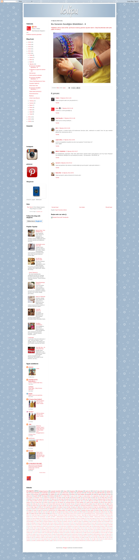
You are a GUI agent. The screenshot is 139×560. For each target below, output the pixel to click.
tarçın (58, 537)
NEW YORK (67, 496)
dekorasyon (47, 499)
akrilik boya (56, 500)
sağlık (107, 504)
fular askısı (34, 527)
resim (105, 510)
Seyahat (40, 519)
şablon (93, 540)
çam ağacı (87, 538)
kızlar (94, 531)
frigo (29, 527)
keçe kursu (81, 529)
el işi (67, 500)
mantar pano (108, 531)
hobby (79, 497)
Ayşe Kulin (110, 499)
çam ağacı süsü (95, 538)
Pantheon (44, 518)
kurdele (72, 531)
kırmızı (73, 494)
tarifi (55, 537)
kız (90, 531)
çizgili (51, 540)
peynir (81, 534)
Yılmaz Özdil (38, 521)
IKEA (40, 507)
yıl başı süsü (61, 505)
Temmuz (32, 100)
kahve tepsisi (108, 502)
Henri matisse (79, 516)
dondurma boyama (87, 524)
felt (94, 491)
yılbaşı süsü (34, 513)
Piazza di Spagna (81, 518)
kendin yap (34, 504)
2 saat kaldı (31, 337)
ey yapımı (87, 502)
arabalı (79, 521)
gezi (72, 496)
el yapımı (30, 491)
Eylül (31, 62)
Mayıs (31, 105)
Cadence (107, 513)
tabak (94, 497)
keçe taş (87, 529)
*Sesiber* (31, 411)
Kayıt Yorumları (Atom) (61, 210)
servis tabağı (94, 535)
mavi (35, 532)
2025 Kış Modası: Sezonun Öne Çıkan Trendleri (40, 402)
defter (51, 524)
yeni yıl (88, 491)
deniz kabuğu (80, 502)
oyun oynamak (44, 534)
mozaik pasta (49, 532)
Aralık (31, 55)
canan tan (33, 524)
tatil (80, 511)
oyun (38, 534)
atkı (50, 502)
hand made (60, 499)
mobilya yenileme (62, 510)
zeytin (39, 513)
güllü (68, 497)
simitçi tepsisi (108, 535)
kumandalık (37, 531)
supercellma (59, 139)
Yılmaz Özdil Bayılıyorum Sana (37, 81)
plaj (101, 510)
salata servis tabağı (30, 535)
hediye (96, 500)
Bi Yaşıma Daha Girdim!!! (35, 399)
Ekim (31, 59)
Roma (45, 500)
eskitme (53, 494)
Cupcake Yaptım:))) (34, 83)
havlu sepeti (69, 508)
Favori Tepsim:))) (33, 272)
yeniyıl (102, 511)
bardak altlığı (44, 494)
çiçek (90, 499)
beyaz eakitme (54, 523)
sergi (89, 535)
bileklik (29, 499)
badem (94, 521)
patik (66, 534)
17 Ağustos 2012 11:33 (65, 98)
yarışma (97, 511)
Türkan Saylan (97, 519)
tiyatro (87, 537)
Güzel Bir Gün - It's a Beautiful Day (40, 348)
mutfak (72, 532)
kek (76, 496)
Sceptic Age (33, 519)
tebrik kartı (85, 499)
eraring (57, 526)
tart (71, 511)
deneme (34, 508)
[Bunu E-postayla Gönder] (72, 88)
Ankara (64, 513)
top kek (95, 537)
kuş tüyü (82, 531)
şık (100, 540)
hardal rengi (76, 527)
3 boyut (59, 513)
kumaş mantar (62, 531)
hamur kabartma (35, 492)
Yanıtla (57, 102)
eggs (106, 524)
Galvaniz (46, 497)
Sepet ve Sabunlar (40, 296)
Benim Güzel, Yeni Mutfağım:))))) (40, 231)
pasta (78, 504)
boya (54, 502)
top (91, 537)
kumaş (109, 500)
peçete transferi (56, 491)
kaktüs (38, 529)
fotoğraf (111, 526)
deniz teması (66, 524)
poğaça (85, 534)
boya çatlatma (87, 523)
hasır (82, 527)
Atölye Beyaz (105, 497)
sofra (32, 537)
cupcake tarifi (46, 524)
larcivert (45, 510)
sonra (44, 511)
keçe (65, 491)
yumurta (54, 505)
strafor (48, 511)
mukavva (62, 532)
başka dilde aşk (45, 523)
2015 (29, 46)
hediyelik (98, 527)
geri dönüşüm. (41, 527)
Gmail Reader (42, 516)
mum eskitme (81, 494)
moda (43, 532)
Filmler (37, 368)
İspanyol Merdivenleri (80, 540)
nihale (29, 534)
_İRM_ (30, 424)
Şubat (31, 112)
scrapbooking (95, 496)
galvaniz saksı (79, 500)
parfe (54, 534)
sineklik (28, 537)
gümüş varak (56, 527)
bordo (72, 523)
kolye (35, 510)
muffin (68, 510)
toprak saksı (102, 537)
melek (75, 499)
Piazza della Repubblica (70, 518)
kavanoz (56, 529)
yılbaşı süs (29, 496)
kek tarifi (66, 529)
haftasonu (69, 527)
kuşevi (39, 510)
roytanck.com (39, 211)
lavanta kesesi (52, 510)
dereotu (72, 524)
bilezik (79, 507)
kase (84, 497)
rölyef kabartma (97, 534)
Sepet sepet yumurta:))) (35, 91)
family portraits (96, 526)
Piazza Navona (51, 518)
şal (97, 540)
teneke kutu (35, 505)
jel (30, 529)
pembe (97, 510)
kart (101, 508)
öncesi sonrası (69, 505)
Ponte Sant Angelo (91, 518)
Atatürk (76, 505)
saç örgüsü (57, 535)
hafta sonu (54, 499)
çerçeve (28, 494)
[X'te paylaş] (76, 88)
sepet (99, 494)
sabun (103, 534)
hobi (85, 492)
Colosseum (44, 515)
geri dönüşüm (95, 502)
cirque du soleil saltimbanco (100, 507)
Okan (72, 492)
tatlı (104, 494)
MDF (40, 496)
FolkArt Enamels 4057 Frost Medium (97, 515)
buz (104, 523)
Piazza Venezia (59, 518)
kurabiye (89, 497)
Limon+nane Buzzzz (34, 98)
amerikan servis (66, 521)
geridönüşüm (49, 527)
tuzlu (107, 537)
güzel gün (73, 497)
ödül (55, 540)
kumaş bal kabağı (46, 531)
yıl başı (109, 494)
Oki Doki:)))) (32, 73)
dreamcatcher (100, 524)
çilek (47, 540)
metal (39, 532)
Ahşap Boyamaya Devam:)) (40, 283)
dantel (62, 500)
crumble (39, 524)
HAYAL (48, 516)
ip (110, 527)
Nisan (31, 107)
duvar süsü (65, 492)
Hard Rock (72, 516)
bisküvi (60, 523)
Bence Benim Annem (72, 513)
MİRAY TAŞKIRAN (60, 151)
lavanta (67, 499)
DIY (61, 496)
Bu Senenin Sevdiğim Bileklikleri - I (34, 88)
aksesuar (79, 492)
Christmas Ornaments (86, 505)
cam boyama (60, 502)
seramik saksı (83, 535)
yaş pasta (54, 538)
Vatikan (109, 519)
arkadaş (60, 507)
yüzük (74, 538)
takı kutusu (65, 511)
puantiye (90, 504)
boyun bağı (94, 523)
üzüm (73, 540)
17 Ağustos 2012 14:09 (69, 139)
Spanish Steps (46, 519)
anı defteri (74, 521)
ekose (29, 526)
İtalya (48, 513)
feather (102, 526)
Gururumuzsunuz (33, 93)
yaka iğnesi (90, 511)
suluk (53, 511)
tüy (35, 538)
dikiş (64, 497)
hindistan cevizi (105, 527)
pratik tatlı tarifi (100, 492)
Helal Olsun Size (33, 85)
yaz (49, 538)
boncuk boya (66, 523)
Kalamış (109, 516)
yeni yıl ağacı (43, 505)
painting (83, 510)
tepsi (107, 496)
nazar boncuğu (104, 532)
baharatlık (107, 521)
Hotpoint (86, 516)
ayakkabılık (85, 521)
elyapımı (72, 500)
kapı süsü (91, 492)
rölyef (98, 504)
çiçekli (35, 496)
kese (40, 504)
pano (73, 504)
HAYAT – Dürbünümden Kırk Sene (60, 516)
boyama (72, 491)
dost (47, 508)
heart (75, 508)
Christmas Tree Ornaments (99, 505)
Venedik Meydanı (30, 521)
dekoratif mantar (58, 524)
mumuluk (67, 532)
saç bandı (28, 511)
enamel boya (65, 494)
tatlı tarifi (102, 496)
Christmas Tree (38, 497)
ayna (65, 507)
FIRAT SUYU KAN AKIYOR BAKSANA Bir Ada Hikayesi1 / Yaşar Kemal (40, 455)
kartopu (105, 508)
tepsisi (83, 537)
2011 (29, 117)
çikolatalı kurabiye (41, 540)
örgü (95, 499)
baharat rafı (100, 521)
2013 (29, 51)
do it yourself (41, 508)
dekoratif (52, 492)
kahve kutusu (87, 508)
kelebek (30, 510)
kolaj (27, 531)
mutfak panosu (79, 532)
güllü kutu (91, 500)
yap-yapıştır (44, 538)
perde (69, 534)
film (106, 526)
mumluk (78, 510)
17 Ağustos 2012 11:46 (67, 108)
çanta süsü (38, 502)
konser (31, 531)
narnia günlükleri (95, 532)
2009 (29, 121)
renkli (94, 494)
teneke (84, 511)
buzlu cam (109, 523)
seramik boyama (74, 535)
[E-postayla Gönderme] (69, 87)
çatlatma (28, 540)
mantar (102, 531)
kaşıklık (111, 508)
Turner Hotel (83, 519)
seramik (68, 535)
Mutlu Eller (58, 173)
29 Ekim (45, 502)
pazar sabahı (91, 510)
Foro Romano (34, 516)
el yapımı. (59, 508)
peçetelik (89, 494)
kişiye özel (109, 529)
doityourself (78, 524)
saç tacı (52, 535)
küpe (63, 504)
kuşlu (87, 531)
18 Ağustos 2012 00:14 (66, 163)
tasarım (75, 511)
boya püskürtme (78, 523)
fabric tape (89, 526)
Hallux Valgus (34, 507)
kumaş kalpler (54, 531)
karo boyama (50, 529)
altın (55, 521)
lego (98, 531)
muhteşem (56, 532)
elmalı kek (45, 526)
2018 (29, 42)
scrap (34, 511)
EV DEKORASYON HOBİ (35, 463)
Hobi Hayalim (59, 118)
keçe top (93, 529)
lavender (69, 504)
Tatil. (63, 519)
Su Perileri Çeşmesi (56, 519)
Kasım (31, 57)
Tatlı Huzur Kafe (68, 519)
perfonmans (75, 534)
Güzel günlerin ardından (35, 75)
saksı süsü (108, 534)
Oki (27, 492)
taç (112, 504)
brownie (100, 523)
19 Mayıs (54, 513)
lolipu (57, 108)
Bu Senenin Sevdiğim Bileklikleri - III (34, 66)
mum (73, 510)
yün (107, 511)
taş (69, 537)
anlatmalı (54, 507)
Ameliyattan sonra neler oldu (40, 245)
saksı (103, 504)
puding (90, 534)
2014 (29, 49)
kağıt (61, 529)
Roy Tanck (30, 207)
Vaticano (104, 519)
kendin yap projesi (73, 529)
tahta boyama (49, 537)
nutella (33, 534)
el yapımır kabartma (36, 526)
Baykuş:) (31, 95)
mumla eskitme (86, 496)
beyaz (111, 497)
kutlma (77, 531)
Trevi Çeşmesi (46, 507)
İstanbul (88, 540)
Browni (30, 393)
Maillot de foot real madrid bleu (35, 395)
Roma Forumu (100, 518)
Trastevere (76, 519)
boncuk (34, 499)
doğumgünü (52, 508)
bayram (38, 523)
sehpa (39, 511)
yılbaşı (108, 491)
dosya (94, 524)
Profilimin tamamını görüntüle (34, 34)
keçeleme (99, 529)
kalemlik (43, 529)
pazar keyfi (83, 504)
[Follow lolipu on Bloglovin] (34, 222)
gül (86, 500)
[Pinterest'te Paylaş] (79, 88)
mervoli (58, 163)
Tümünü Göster (42, 472)
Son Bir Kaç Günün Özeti (39, 259)
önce (44, 513)
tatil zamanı (64, 537)
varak (39, 538)
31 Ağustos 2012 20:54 (68, 173)
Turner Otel (90, 519)
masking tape (29, 532)
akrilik (50, 500)
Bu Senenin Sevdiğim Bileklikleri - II (34, 78)
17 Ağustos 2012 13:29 (64, 128)
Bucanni (30, 451)
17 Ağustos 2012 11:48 (69, 118)
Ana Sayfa (82, 207)
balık (69, 507)
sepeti (63, 535)
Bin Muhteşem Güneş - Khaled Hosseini (94, 513)
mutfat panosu (87, 532)
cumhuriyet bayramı (70, 502)
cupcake (40, 499)
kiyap (104, 529)
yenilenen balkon (67, 538)
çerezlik (33, 540)
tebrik (29, 505)
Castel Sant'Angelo (36, 515)
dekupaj (80, 491)
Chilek (57, 98)
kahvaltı (80, 508)
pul (94, 504)
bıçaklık (28, 524)
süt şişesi (59, 511)
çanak (101, 538)
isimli (101, 502)
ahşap (45, 496)
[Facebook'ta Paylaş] (77, 88)
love (71, 499)
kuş (33, 502)
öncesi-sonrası (67, 540)
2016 (29, 44)
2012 (29, 53)
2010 (29, 119)
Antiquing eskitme (102, 499)
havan (86, 527)
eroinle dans (63, 526)
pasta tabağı (60, 534)
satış (47, 535)
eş (63, 508)
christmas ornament (87, 507)
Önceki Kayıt (109, 207)
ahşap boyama (43, 491)
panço (50, 534)
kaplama (28, 504)
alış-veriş (60, 521)
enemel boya (51, 526)
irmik (27, 529)
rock (110, 510)
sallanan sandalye (41, 535)
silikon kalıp (101, 535)
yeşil (49, 505)
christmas (51, 496)
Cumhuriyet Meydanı (53, 515)
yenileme (60, 538)
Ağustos (32, 64)
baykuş (74, 507)
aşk (90, 521)
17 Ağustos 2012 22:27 (72, 151)
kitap (80, 496)
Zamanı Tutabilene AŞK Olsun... (35, 382)
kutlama (28, 502)
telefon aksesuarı (76, 537)
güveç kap (63, 527)
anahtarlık (52, 497)
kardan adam (95, 508)
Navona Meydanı (36, 518)
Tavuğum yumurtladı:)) (39, 324)
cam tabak (58, 497)
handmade (45, 492)
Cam (58, 492)
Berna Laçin (81, 513)
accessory (35, 494)
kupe (68, 531)
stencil (108, 492)
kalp (57, 496)
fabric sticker (82, 526)
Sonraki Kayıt (55, 207)
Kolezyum (28, 518)
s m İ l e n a (31, 438)
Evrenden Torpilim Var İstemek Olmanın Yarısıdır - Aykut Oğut (73, 515)
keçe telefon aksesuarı (55, 504)
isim (58, 494)
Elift (57, 128)
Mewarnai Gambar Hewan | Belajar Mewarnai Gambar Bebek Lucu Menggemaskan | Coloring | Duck (36, 430)
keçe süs (45, 504)
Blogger (65, 547)
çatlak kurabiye (108, 538)
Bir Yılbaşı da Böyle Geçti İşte (35, 500)
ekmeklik (111, 524)
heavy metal (91, 527)
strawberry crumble (40, 537)
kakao (34, 529)
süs (80, 499)
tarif (103, 491)
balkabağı (33, 523)
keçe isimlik (103, 500)
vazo (98, 497)
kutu (98, 491)
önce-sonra (59, 540)
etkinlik (69, 526)
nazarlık (111, 532)
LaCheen (30, 387)
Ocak (31, 114)
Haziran (32, 103)
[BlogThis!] (74, 88)
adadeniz (30, 367)
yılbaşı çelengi (80, 538)
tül (32, 538)
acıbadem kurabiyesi (47, 521)
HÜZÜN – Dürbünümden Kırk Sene (98, 516)
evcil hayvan (75, 526)
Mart (31, 109)
